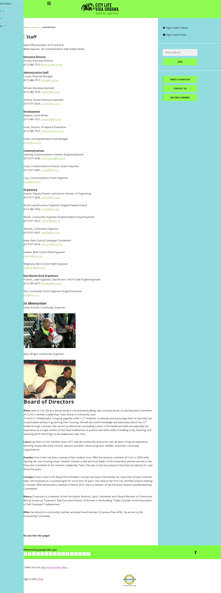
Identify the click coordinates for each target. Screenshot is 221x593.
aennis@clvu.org (50, 232)
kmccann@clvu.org (51, 244)
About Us (36, 27)
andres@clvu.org (50, 197)
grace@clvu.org (50, 170)
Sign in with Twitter (177, 27)
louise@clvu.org (49, 80)
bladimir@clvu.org (51, 119)
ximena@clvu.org (50, 103)
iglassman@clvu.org (52, 131)
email (40, 579)
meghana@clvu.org (34, 267)
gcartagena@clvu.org (53, 158)
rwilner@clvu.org (50, 221)
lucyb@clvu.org (32, 181)
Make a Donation (180, 79)
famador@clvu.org (51, 283)
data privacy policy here (54, 567)
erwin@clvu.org (32, 142)
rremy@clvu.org (50, 209)
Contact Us (180, 88)
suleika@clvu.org (33, 256)
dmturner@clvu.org (52, 64)
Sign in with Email (176, 34)
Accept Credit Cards (129, 585)
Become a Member (180, 97)
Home (26, 27)
